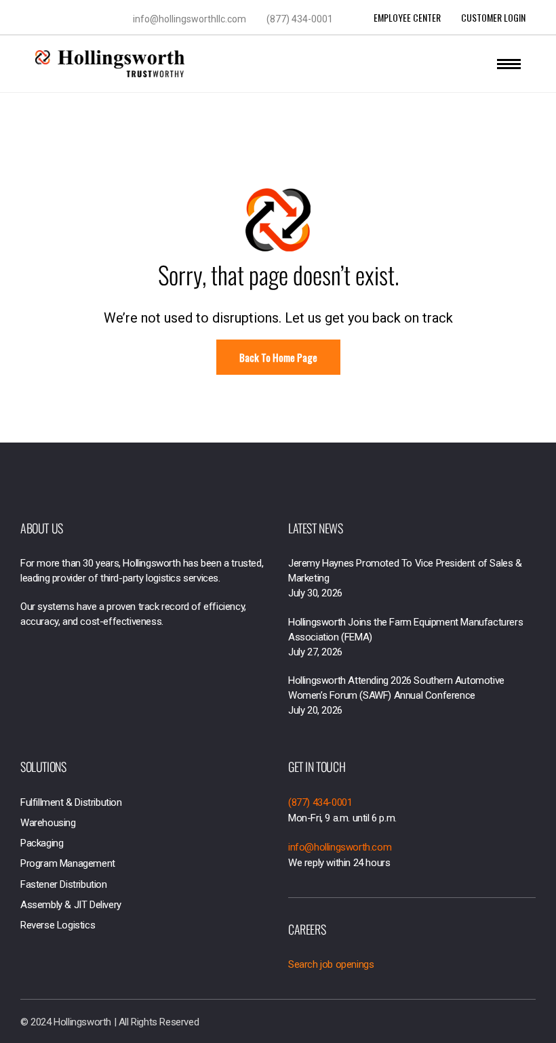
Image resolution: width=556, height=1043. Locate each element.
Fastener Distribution (63, 884)
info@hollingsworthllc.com (189, 19)
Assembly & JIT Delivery (70, 905)
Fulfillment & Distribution (71, 802)
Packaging (41, 843)
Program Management (67, 863)
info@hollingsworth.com (339, 847)
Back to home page (278, 357)
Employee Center (407, 17)
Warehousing (48, 823)
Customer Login (493, 17)
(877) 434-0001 (299, 19)
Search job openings (331, 964)
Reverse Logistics (57, 925)
